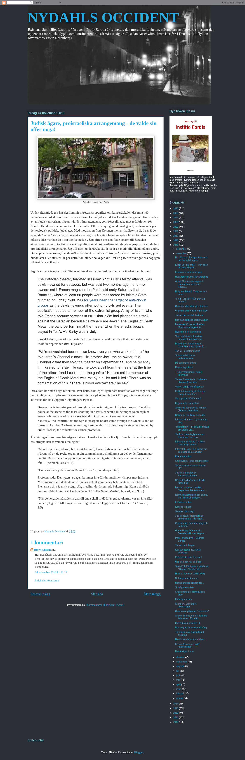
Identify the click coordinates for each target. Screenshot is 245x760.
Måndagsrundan (183, 599)
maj (178, 679)
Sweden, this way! (184, 511)
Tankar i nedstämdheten (187, 351)
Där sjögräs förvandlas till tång (191, 627)
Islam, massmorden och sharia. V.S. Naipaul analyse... (191, 496)
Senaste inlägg (40, 594)
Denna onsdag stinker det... (189, 582)
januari (180, 698)
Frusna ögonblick (184, 367)
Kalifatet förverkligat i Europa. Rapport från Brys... (190, 392)
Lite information (183, 456)
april (178, 684)
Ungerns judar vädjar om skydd (191, 310)
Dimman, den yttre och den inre (191, 306)
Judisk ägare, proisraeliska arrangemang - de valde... (189, 517)
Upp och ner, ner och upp (188, 561)
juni (178, 675)
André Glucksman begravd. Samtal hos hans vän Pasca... (189, 284)
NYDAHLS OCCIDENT (103, 17)
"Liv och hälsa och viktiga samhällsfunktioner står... (189, 337)
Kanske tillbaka (183, 506)
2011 (176, 717)
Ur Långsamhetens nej (187, 578)
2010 (176, 722)
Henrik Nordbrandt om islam (189, 639)
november (181, 253)
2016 (176, 240)
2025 (176, 213)
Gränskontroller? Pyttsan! (188, 557)
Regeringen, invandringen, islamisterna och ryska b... (190, 345)
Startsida (97, 594)
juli (178, 670)
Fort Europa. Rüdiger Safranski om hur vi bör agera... (191, 259)
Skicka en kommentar (47, 580)
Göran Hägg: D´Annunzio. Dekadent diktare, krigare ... (191, 532)
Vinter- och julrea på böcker (189, 386)
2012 (176, 713)
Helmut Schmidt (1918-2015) (190, 573)
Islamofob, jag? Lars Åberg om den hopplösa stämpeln (191, 450)
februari (180, 693)
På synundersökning (185, 362)
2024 (176, 217)
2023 (176, 222)
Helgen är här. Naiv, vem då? (190, 415)
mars (179, 689)
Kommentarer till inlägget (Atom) (105, 604)
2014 (176, 703)
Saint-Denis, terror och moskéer (191, 460)
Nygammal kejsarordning (188, 331)
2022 (176, 226)
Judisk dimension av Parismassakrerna (186, 474)
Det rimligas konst (184, 651)
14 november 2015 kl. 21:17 (51, 572)
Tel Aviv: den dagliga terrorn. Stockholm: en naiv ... (190, 435)
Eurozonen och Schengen (188, 272)
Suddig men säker (184, 587)
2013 (176, 708)
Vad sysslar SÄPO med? (188, 398)
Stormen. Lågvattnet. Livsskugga (186, 605)
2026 (176, 208)
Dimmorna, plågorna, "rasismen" (192, 611)
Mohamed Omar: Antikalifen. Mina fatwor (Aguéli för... (190, 326)
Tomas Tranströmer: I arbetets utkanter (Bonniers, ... (191, 381)
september (182, 661)
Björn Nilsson (42, 549)
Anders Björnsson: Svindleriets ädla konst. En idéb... (191, 617)
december (181, 249)
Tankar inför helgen (185, 545)
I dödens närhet (183, 502)
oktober (180, 657)
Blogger (138, 752)
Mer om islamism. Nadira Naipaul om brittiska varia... (190, 489)
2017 (176, 235)
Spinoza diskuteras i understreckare (185, 357)
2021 (176, 231)
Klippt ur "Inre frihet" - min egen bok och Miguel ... (191, 266)
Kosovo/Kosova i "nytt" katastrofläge (187, 645)
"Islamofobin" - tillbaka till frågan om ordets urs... (192, 428)
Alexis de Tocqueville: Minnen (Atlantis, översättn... (190, 409)
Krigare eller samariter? (187, 403)
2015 (176, 245)
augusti (180, 666)
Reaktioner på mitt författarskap (191, 276)
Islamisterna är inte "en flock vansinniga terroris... (190, 443)
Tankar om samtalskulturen (189, 315)
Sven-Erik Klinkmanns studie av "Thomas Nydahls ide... (192, 567)
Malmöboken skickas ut (187, 623)
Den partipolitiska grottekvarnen (191, 319)
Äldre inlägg (152, 594)
